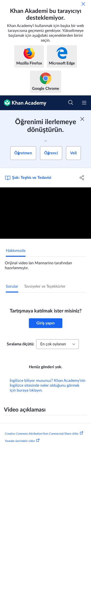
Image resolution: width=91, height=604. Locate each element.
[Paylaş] (82, 178)
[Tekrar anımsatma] (83, 4)
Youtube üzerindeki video (20, 440)
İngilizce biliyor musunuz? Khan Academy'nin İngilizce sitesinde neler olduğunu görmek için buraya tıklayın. (47, 385)
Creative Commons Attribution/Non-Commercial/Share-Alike (42, 433)
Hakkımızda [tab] (15, 251)
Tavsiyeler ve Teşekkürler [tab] (45, 286)
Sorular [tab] (12, 286)
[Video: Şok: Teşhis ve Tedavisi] (45, 213)
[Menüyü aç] (84, 103)
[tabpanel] (45, 263)
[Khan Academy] (23, 103)
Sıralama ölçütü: (20, 344)
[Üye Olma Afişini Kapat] (82, 119)
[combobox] (57, 344)
